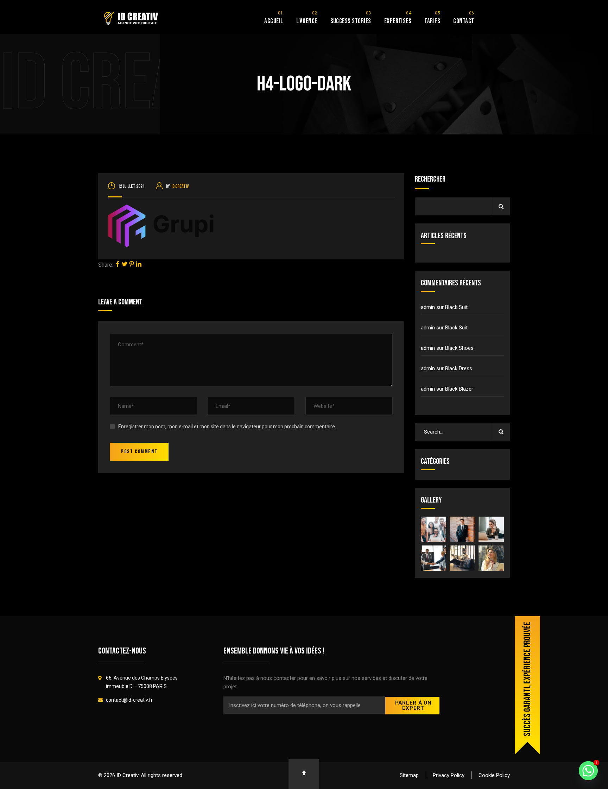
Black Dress (458, 368)
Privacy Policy (448, 775)
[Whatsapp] (588, 770)
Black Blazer (459, 389)
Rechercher (430, 179)
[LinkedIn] (138, 264)
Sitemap (409, 775)
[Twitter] (124, 264)
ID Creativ (180, 186)
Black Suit (456, 307)
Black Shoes (459, 348)
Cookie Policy (494, 775)
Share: (105, 264)
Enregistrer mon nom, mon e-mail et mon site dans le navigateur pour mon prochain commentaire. (227, 426)
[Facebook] (117, 264)
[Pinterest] (131, 264)
